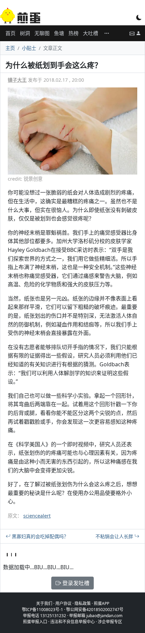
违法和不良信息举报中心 (72, 622)
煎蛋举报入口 (35, 622)
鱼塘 (59, 33)
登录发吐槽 (75, 583)
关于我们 (44, 603)
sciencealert (37, 515)
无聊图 (42, 33)
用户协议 (63, 603)
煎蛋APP (101, 603)
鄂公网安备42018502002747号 (94, 609)
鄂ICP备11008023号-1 (42, 609)
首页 (10, 33)
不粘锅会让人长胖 (115, 536)
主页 (10, 48)
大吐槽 (90, 33)
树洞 (25, 33)
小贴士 (29, 48)
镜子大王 (17, 80)
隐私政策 (83, 603)
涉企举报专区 (110, 622)
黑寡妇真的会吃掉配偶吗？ (39, 536)
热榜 (73, 33)
